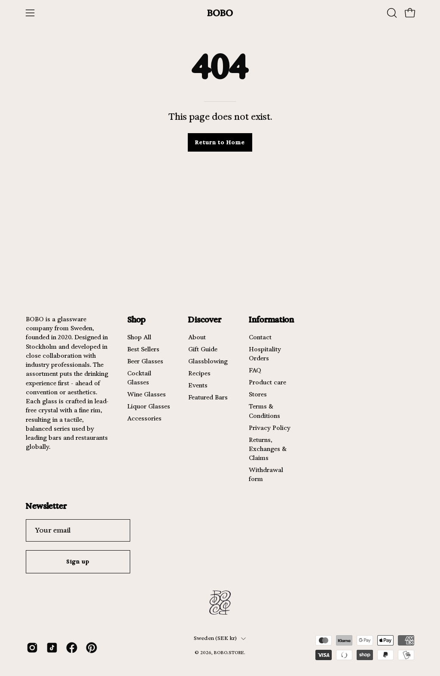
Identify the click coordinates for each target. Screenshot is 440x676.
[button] (391, 13)
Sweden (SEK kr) (215, 638)
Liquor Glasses (148, 406)
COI (233, 659)
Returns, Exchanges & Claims (268, 448)
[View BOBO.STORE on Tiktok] (52, 647)
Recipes (199, 373)
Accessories (144, 418)
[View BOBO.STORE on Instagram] (32, 647)
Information (271, 319)
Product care (267, 382)
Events (198, 385)
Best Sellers (143, 349)
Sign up (78, 561)
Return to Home (219, 142)
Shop (136, 319)
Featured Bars (208, 397)
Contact (260, 337)
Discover (204, 319)
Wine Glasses (146, 394)
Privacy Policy (269, 427)
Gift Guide (202, 349)
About (197, 337)
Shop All (139, 337)
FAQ (255, 370)
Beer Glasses (145, 361)
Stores (258, 394)
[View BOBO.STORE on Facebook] (71, 647)
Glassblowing (208, 361)
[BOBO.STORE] (220, 13)
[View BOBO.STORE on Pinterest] (91, 647)
